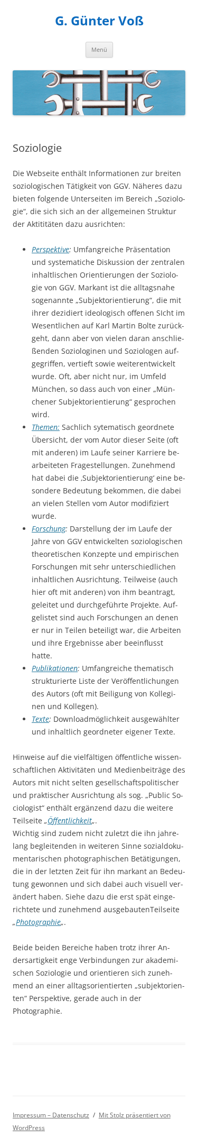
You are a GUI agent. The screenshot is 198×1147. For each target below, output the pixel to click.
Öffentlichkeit (70, 820)
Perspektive (50, 249)
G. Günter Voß (99, 21)
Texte (40, 719)
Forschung (48, 529)
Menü (99, 49)
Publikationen (55, 668)
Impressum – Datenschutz (51, 1115)
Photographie (38, 922)
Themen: (46, 427)
